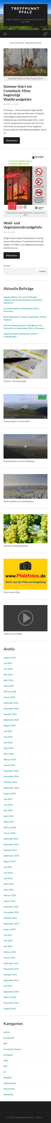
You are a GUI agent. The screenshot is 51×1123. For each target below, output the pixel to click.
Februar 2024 (10, 827)
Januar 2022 (9, 957)
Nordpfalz (8, 1055)
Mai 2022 (8, 946)
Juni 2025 (8, 736)
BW (5, 1043)
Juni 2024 (8, 804)
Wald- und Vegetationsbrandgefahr (23, 225)
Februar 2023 (10, 895)
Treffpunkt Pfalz (25, 10)
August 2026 (10, 657)
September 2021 (11, 980)
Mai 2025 (8, 742)
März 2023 (9, 889)
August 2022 (10, 929)
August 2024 (10, 793)
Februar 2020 (10, 997)
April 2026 (8, 680)
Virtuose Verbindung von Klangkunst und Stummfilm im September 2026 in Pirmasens (24, 326)
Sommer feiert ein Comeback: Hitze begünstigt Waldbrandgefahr (18, 92)
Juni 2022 (8, 940)
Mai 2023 (8, 878)
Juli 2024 (8, 799)
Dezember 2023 (11, 838)
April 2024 (8, 816)
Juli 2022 (8, 935)
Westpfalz (8, 1094)
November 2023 (11, 844)
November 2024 (11, 776)
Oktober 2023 (10, 850)
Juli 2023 (8, 867)
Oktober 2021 (10, 974)
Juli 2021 (8, 986)
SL (5, 1071)
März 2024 (9, 821)
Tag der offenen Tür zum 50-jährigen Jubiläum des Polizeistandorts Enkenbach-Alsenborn (23, 300)
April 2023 (8, 884)
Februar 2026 (10, 691)
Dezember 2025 (11, 702)
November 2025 (11, 708)
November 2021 (11, 969)
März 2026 (9, 686)
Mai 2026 (8, 674)
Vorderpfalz (9, 1088)
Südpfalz (8, 1077)
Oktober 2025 (10, 714)
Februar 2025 (10, 759)
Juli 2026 (8, 663)
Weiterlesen (11, 140)
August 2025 (10, 725)
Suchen (7, 265)
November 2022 (11, 912)
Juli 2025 (8, 731)
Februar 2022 (10, 952)
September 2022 (11, 923)
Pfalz (6, 1060)
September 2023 (11, 855)
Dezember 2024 (11, 770)
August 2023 (10, 861)
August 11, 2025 (11, 104)
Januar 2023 (9, 901)
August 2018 (10, 1008)
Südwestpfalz (10, 1083)
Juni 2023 (8, 872)
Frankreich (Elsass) (12, 1049)
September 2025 (11, 719)
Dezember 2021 (11, 963)
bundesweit (9, 1037)
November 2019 (11, 1003)
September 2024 (11, 787)
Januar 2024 (9, 833)
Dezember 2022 (11, 906)
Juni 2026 (8, 668)
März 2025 (9, 753)
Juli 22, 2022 (9, 232)
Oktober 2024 (10, 782)
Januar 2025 (9, 765)
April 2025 (8, 748)
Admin (7, 1032)
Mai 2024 (8, 810)
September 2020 (11, 991)
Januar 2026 (9, 697)
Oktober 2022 (10, 918)
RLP (5, 1066)
